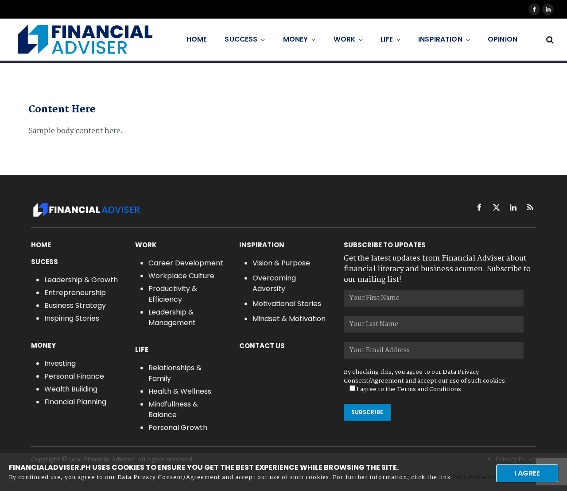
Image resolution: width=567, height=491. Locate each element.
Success (241, 39)
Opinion (502, 39)
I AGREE (527, 473)
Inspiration (440, 39)
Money (295, 39)
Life (387, 39)
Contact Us (262, 345)
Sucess (44, 261)
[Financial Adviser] (84, 40)
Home (196, 39)
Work (345, 39)
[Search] (549, 40)
